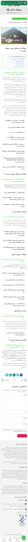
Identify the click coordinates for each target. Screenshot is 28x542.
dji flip (15, 473)
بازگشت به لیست (14, 380)
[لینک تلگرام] (6, 374)
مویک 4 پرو (8, 474)
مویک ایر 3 (14, 471)
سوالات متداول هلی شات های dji (12, 12)
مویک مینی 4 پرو (8, 471)
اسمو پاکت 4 (7, 477)
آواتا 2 (19, 471)
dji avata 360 (24, 476)
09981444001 (22, 509)
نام (26, 412)
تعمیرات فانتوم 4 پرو (12, 490)
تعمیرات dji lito (23, 493)
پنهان (10, 56)
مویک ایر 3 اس (14, 474)
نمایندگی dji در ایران (12, 470)
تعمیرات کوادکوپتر (23, 486)
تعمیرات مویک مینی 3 (16, 487)
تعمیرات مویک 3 (14, 486)
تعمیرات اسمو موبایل (11, 476)
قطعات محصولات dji (22, 470)
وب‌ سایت (24, 424)
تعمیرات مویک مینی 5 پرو (9, 492)
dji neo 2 (23, 471)
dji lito (18, 476)
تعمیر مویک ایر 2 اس (22, 489)
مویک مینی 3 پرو (6, 473)
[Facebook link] (21, 374)
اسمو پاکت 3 (20, 479)
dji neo (12, 473)
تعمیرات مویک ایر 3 (20, 492)
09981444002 (9, 509)
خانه (21, 12)
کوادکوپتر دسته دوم (22, 473)
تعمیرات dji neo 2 (6, 493)
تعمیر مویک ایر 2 (7, 487)
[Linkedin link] (14, 374)
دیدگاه (25, 395)
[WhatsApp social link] (10, 374)
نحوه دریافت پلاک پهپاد (16, 477)
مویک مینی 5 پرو (23, 474)
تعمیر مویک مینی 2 (12, 489)
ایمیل (25, 418)
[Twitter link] (17, 374)
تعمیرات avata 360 (15, 493)
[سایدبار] (26, 164)
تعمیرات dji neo (21, 490)
